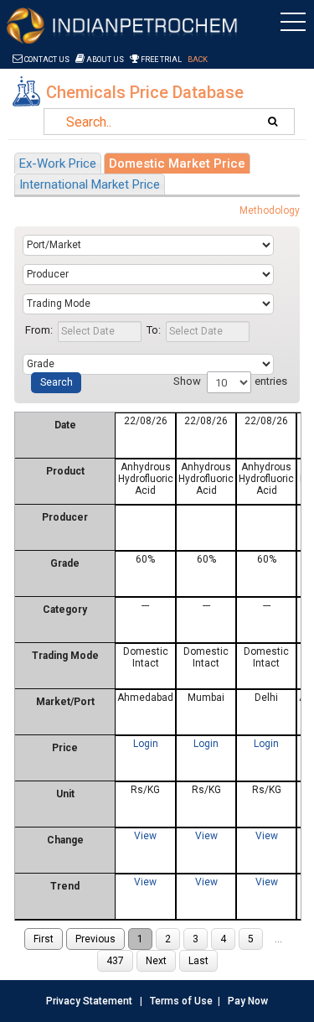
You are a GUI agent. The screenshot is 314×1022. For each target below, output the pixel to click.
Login (145, 744)
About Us (104, 59)
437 (115, 961)
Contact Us (46, 59)
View (145, 836)
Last (198, 961)
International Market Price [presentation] (89, 184)
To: (154, 330)
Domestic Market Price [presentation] (177, 163)
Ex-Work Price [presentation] (57, 163)
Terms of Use (181, 1001)
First (43, 939)
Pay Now (248, 1001)
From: (39, 330)
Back (198, 59)
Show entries (230, 381)
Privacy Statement (89, 1001)
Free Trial (160, 59)
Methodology (269, 210)
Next (156, 961)
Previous (95, 939)
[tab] (57, 163)
